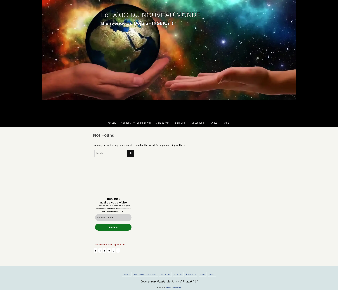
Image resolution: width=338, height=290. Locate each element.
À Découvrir (191, 274)
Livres (202, 274)
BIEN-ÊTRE (178, 274)
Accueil (127, 274)
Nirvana (168, 287)
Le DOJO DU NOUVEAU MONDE (151, 15)
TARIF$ (211, 274)
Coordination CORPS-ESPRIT (145, 274)
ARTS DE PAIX (165, 274)
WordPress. (177, 287)
